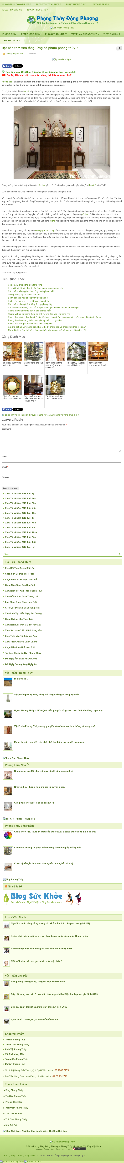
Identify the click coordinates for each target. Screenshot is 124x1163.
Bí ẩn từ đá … (21, 678)
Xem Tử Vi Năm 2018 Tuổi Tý (19, 493)
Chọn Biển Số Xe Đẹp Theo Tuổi (21, 579)
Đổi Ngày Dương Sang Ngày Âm (21, 664)
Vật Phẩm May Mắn (14, 1054)
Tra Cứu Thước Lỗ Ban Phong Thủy (23, 653)
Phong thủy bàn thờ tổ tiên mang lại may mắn (29, 311)
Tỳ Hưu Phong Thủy (15, 1039)
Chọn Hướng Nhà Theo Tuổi (19, 619)
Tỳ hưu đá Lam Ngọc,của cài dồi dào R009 (34, 1019)
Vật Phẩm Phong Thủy (85, 34)
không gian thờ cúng (44, 230)
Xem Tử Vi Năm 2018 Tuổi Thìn (20, 513)
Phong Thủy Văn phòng (48, 4)
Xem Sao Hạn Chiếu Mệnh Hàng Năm (23, 630)
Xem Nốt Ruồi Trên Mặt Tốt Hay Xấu (23, 625)
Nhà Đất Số (15, 886)
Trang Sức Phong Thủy (16, 1059)
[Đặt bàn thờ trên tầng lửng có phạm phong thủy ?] (62, 142)
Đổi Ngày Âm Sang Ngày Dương (21, 659)
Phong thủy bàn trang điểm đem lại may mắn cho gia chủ (35, 320)
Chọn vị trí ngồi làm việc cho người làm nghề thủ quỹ (43, 863)
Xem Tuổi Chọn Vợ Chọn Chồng (21, 642)
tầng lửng (68, 415)
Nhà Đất (9, 1125)
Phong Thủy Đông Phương (16, 4)
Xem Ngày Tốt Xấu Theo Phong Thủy (23, 591)
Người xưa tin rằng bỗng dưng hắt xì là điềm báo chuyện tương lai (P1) (50, 923)
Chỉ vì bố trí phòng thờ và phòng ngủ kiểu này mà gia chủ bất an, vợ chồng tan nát (47, 330)
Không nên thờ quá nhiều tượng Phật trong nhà (30, 323)
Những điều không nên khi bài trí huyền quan (39, 787)
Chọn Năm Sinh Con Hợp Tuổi (20, 585)
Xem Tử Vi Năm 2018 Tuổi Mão (20, 508)
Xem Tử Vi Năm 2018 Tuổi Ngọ (20, 523)
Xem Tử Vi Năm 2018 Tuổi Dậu (20, 537)
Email (5, 467)
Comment (6, 429)
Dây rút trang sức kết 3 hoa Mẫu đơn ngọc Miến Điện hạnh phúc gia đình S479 (54, 994)
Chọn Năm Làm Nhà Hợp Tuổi (20, 647)
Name (5, 457)
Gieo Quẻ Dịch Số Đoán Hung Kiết (22, 608)
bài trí (26, 91)
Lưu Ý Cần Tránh (100, 4)
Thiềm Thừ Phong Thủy (17, 1044)
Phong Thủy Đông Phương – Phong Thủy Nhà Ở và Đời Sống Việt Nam (67, 1146)
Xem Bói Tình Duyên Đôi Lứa (19, 568)
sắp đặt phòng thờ (55, 415)
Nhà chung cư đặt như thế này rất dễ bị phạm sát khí (43, 771)
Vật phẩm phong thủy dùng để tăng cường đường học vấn (46, 694)
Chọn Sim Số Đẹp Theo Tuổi (19, 574)
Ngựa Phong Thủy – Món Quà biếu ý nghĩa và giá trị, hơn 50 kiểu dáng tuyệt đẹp (58, 710)
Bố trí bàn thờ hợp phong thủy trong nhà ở (28, 298)
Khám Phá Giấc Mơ (12, 10)
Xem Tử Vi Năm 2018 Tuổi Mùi (20, 527)
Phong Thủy (9, 34)
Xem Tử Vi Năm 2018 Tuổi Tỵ (19, 518)
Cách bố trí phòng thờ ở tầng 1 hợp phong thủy (30, 304)
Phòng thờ (7, 82)
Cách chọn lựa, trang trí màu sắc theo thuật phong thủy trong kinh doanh (55, 831)
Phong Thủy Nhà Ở (56, 34)
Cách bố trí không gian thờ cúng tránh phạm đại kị (31, 291)
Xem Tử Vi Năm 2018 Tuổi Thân (21, 532)
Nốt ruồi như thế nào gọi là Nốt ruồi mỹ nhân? (36, 961)
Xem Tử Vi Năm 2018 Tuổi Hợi (20, 547)
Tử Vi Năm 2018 (111, 34)
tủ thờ (85, 214)
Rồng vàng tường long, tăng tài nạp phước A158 (38, 981)
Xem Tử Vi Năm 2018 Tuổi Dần (20, 503)
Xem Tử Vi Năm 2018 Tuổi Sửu (20, 498)
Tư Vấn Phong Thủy (37, 10)
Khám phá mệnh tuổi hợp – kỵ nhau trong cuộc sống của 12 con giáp (49, 936)
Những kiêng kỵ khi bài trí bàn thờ (24, 294)
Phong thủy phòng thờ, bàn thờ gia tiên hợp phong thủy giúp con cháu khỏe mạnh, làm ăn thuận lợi (54, 317)
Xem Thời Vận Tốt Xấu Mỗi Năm (21, 636)
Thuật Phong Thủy (76, 4)
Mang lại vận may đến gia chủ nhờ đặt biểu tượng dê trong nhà (49, 742)
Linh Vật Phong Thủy (15, 1049)
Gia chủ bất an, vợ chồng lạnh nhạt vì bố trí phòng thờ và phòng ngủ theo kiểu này (47, 327)
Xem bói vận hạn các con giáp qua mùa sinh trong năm (41, 948)
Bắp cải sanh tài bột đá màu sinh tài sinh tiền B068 (39, 1006)
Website (5, 477)
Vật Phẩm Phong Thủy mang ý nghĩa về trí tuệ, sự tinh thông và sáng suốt (55, 726)
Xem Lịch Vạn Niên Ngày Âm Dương (23, 613)
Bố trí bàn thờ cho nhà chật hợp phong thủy (28, 301)
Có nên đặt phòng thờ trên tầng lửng (25, 285)
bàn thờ (41, 185)
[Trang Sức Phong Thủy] (16, 758)
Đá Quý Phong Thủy (15, 1064)
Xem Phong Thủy (30, 34)
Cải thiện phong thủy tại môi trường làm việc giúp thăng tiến (47, 847)
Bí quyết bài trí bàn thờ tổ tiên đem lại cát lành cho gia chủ (35, 288)
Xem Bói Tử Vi (11, 40)
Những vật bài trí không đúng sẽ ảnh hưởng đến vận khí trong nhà (39, 314)
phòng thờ (41, 415)
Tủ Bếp (18, 1113)
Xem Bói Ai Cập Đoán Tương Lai (21, 596)
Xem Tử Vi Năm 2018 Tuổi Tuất (20, 542)
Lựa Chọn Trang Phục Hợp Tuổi (21, 602)
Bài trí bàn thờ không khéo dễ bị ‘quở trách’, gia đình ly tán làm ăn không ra (43, 307)
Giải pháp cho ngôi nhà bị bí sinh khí (34, 802)
